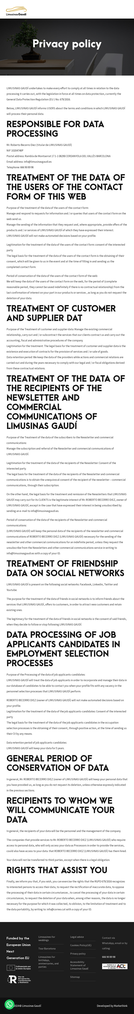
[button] (9, 1004)
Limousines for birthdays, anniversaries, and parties (48, 961)
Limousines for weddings (46, 938)
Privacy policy (77, 953)
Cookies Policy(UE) (80, 945)
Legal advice (77, 936)
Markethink (120, 1006)
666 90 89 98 (108, 956)
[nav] (126, 10)
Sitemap (75, 977)
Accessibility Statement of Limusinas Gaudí (79, 965)
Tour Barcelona (47, 948)
